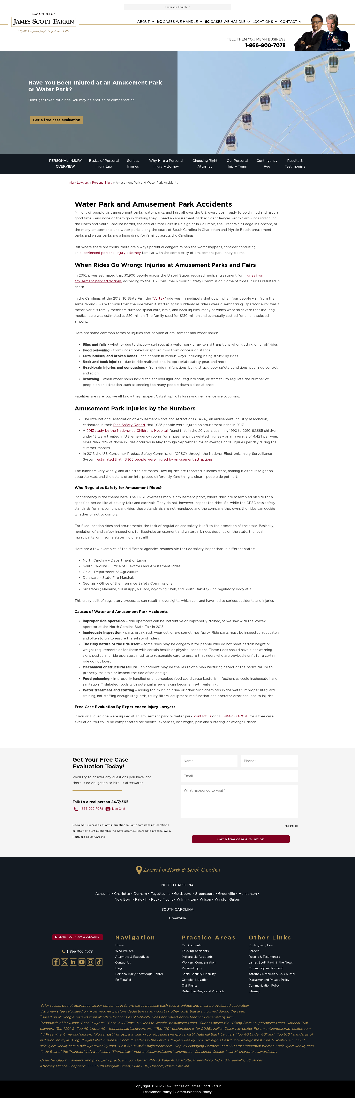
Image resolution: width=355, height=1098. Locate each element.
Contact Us (123, 962)
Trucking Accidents (195, 951)
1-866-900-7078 (265, 45)
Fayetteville (161, 894)
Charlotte (122, 894)
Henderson (248, 894)
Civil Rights (189, 985)
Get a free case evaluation (56, 120)
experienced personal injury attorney (110, 253)
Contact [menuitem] (288, 22)
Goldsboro (182, 894)
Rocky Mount (162, 899)
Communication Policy (264, 985)
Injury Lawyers (79, 182)
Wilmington (186, 899)
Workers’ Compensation (199, 962)
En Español (123, 980)
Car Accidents (192, 945)
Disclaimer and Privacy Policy (269, 980)
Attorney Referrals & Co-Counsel (272, 974)
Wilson (205, 899)
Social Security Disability (199, 974)
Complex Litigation (195, 980)
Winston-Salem (227, 899)
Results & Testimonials (264, 957)
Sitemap (254, 991)
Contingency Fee (261, 945)
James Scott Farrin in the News (271, 962)
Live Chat (118, 808)
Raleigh (141, 899)
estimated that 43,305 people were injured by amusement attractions (155, 459)
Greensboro (204, 894)
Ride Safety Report (129, 425)
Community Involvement (266, 968)
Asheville (103, 894)
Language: (171, 7)
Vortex (158, 298)
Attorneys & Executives (132, 957)
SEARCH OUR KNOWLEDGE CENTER (79, 937)
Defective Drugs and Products (203, 991)
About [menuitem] (143, 22)
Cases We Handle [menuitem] (177, 22)
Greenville (226, 894)
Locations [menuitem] (263, 22)
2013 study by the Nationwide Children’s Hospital (127, 431)
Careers (254, 951)
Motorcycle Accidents (197, 957)
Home (119, 945)
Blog (118, 968)
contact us (202, 716)
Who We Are (124, 951)
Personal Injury (102, 182)
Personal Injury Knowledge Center (139, 974)
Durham (140, 894)
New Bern (123, 899)
